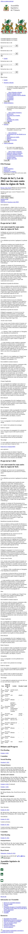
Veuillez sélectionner (5, 196)
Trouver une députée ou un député (12, 921)
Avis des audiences (8, 927)
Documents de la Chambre (10, 918)
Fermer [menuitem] (6, 101)
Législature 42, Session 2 (10, 171)
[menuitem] (15, 92)
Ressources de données (9, 925)
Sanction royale (4, 199)
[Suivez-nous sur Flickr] (1, 878)
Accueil (6, 167)
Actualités (6, 912)
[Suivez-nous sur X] (1, 872)
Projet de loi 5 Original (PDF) (8, 446)
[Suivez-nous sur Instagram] (1, 867)
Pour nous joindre (8, 904)
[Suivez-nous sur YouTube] (2, 881)
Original (3, 200)
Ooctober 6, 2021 (5, 762)
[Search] (2, 48)
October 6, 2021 (5, 784)
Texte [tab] (2, 197)
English (5, 58)
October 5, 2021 (5, 753)
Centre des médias (8, 924)
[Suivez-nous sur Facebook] (2, 870)
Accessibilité (7, 911)
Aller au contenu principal (7, 1)
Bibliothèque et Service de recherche (13, 920)
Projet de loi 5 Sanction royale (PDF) (10, 202)
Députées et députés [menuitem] (9, 82)
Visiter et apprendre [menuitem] (8, 143)
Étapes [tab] (6, 197)
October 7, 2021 (5, 787)
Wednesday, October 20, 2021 (8, 853)
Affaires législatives (8, 168)
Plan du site (3, 896)
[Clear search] (16, 46)
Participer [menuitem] (6, 124)
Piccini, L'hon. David (6, 187)
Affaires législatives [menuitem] (8, 103)
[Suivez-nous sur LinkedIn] (2, 875)
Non (24, 856)
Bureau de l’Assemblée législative (12, 902)
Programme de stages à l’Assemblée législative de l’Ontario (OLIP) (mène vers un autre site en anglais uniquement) (15, 908)
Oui (20, 856)
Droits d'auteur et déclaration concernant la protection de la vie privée (12, 931)
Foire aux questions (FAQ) (10, 923)
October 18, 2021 (5, 810)
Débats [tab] (11, 197)
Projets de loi (7, 170)
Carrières (6, 905)
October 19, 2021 (5, 819)
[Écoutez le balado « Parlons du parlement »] (1, 877)
